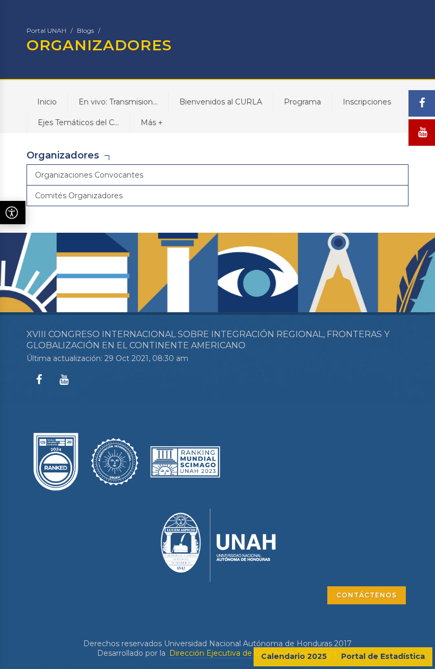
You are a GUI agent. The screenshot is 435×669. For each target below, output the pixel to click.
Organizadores (63, 155)
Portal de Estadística (383, 656)
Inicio (47, 102)
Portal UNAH (46, 30)
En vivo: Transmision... (118, 102)
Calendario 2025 (294, 656)
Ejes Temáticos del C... (78, 122)
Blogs (85, 30)
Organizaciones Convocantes (89, 175)
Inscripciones (367, 102)
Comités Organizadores (79, 195)
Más (151, 122)
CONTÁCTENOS (366, 595)
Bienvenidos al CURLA (220, 102)
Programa (302, 102)
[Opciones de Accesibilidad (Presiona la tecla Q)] (12, 212)
